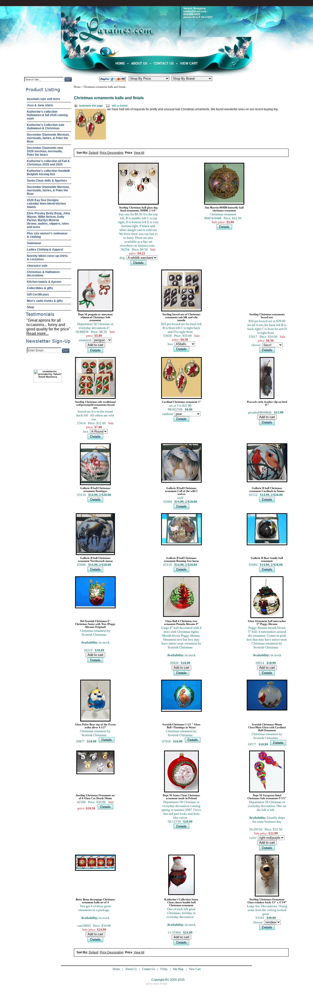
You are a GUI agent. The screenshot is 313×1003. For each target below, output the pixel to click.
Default (93, 152)
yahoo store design (157, 983)
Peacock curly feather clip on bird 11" (267, 403)
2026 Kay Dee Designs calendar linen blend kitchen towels (46, 203)
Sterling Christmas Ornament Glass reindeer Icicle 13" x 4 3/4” (267, 901)
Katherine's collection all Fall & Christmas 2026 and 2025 (48, 162)
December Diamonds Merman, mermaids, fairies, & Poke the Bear (48, 138)
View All (139, 152)
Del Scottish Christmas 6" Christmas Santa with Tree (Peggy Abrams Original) (95, 624)
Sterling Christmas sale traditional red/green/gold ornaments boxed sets (95, 404)
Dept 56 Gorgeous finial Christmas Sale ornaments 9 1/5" (266, 797)
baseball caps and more (43, 99)
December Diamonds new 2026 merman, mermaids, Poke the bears (45, 151)
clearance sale (37, 265)
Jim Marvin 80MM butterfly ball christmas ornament (224, 209)
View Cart (189, 63)
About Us (139, 63)
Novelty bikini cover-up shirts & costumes (47, 257)
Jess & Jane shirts (40, 105)
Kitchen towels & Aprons (44, 281)
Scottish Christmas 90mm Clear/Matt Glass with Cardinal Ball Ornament (267, 727)
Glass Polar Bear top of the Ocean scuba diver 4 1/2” (95, 726)
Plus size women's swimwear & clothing (47, 235)
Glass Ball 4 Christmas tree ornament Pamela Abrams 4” (181, 622)
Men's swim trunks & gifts (45, 301)
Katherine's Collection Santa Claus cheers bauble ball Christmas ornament (181, 902)
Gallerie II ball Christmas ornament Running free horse (181, 559)
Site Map (178, 969)
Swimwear (34, 243)
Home (120, 63)
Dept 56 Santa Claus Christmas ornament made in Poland (181, 797)
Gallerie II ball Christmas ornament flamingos (95, 489)
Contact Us (164, 63)
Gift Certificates (38, 294)
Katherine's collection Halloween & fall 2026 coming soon (47, 115)
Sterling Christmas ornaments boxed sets (267, 316)
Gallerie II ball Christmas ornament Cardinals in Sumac (267, 489)
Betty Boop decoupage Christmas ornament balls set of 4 (95, 901)
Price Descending (111, 152)
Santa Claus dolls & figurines (47, 180)
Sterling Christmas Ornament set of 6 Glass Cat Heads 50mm (95, 797)
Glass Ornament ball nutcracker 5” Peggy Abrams (267, 622)
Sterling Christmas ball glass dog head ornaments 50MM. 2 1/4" (138, 209)
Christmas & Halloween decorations (43, 273)
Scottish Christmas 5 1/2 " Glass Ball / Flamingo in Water (181, 726)
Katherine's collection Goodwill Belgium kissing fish (48, 172)
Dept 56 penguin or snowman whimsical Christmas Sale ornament (95, 317)
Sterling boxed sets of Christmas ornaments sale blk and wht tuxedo (181, 317)
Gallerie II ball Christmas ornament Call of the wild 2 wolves (181, 491)
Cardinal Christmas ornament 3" (181, 401)
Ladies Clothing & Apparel (45, 249)
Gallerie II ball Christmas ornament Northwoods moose (95, 559)
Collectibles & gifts (40, 288)
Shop (30, 307)
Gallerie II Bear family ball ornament (267, 559)
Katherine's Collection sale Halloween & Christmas (45, 126)
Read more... (37, 333)
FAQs (164, 969)
